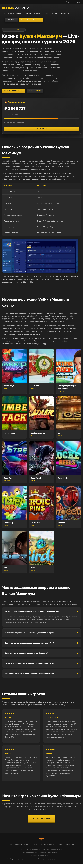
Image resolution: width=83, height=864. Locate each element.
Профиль (11, 20)
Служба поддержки (41, 14)
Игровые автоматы (15, 14)
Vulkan (15, 8)
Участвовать (41, 129)
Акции (54, 14)
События (28, 14)
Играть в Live (35, 90)
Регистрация (77, 2)
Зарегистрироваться (31, 20)
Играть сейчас (41, 819)
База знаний (64, 14)
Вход (67, 2)
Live (3, 14)
